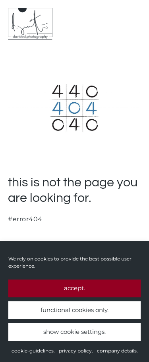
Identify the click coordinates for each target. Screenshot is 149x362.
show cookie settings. (74, 331)
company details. (117, 351)
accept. (74, 288)
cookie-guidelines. (33, 351)
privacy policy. (76, 351)
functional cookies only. (74, 310)
